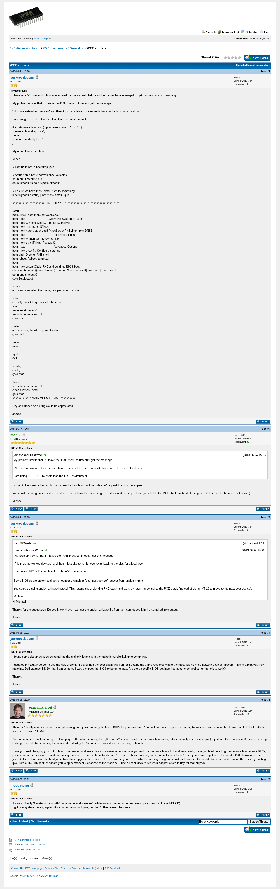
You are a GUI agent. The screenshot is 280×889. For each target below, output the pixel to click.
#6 (268, 779)
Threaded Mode (245, 65)
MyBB (25, 876)
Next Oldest (20, 821)
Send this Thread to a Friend (29, 844)
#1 (268, 71)
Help (267, 32)
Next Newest (39, 821)
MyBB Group (51, 876)
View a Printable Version (27, 839)
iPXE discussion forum (24, 48)
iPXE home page (34, 868)
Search (211, 32)
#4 (268, 632)
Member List (230, 32)
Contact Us (17, 868)
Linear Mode (263, 65)
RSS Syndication (113, 868)
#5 (268, 699)
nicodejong (19, 785)
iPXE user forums (55, 48)
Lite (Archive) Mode (92, 868)
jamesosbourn (22, 77)
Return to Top (52, 868)
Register (46, 38)
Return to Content (70, 868)
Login (36, 38)
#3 (268, 517)
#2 (268, 429)
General (75, 48)
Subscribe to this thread (27, 849)
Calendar (252, 32)
